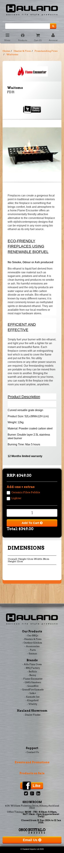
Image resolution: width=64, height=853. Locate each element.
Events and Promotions (32, 762)
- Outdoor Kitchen (32, 642)
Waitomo (12, 54)
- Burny (32, 675)
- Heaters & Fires (32, 639)
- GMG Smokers (32, 682)
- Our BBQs (32, 635)
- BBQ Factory (32, 668)
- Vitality (32, 704)
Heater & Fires (22, 51)
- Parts (32, 650)
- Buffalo (32, 671)
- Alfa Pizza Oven (32, 664)
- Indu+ (32, 693)
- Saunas (32, 653)
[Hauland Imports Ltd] (32, 9)
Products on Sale (32, 773)
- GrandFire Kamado (32, 689)
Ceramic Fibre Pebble (25, 492)
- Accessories (32, 646)
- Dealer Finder (32, 715)
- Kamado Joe (32, 697)
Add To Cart (31, 523)
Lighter (16, 498)
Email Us (30, 840)
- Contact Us (32, 752)
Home (6, 51)
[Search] (53, 26)
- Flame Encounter (32, 678)
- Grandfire (32, 686)
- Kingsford (32, 700)
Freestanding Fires (46, 51)
